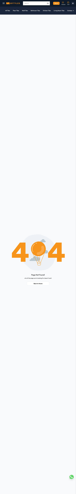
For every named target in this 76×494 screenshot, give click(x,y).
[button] (38, 252)
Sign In (56, 3)
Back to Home (38, 283)
